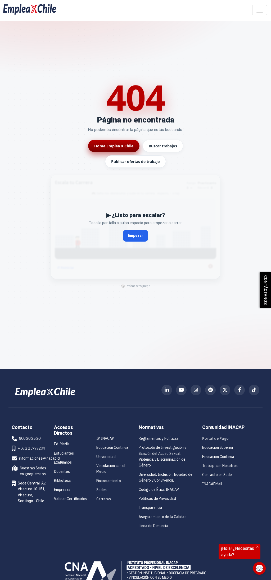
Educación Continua (112, 447)
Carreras (103, 499)
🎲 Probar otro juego (135, 286)
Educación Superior (217, 447)
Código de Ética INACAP (159, 489)
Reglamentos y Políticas (159, 438)
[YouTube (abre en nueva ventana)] (181, 390)
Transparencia (150, 507)
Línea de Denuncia (153, 525)
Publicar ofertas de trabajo (135, 161)
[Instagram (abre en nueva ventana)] (196, 390)
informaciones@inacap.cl (39, 458)
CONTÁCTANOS (265, 290)
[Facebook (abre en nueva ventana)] (239, 390)
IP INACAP (105, 438)
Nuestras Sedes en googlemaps (30, 471)
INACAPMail (212, 484)
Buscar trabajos (163, 145)
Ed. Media (62, 444)
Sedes (101, 489)
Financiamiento (108, 480)
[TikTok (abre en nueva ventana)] (254, 390)
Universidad (106, 456)
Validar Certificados (70, 498)
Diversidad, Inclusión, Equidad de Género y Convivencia (165, 477)
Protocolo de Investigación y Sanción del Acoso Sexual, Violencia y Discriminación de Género (162, 456)
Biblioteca (62, 480)
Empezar (135, 235)
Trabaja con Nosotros (220, 465)
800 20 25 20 (29, 438)
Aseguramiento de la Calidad (163, 516)
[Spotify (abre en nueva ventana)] (210, 390)
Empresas (62, 489)
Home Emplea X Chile (113, 145)
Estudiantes (64, 453)
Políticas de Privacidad (157, 498)
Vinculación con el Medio (114, 468)
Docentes (62, 471)
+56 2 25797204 (31, 448)
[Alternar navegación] (259, 10)
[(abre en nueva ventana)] (45, 392)
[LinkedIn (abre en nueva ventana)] (166, 390)
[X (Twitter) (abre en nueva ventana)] (225, 390)
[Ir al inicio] (29, 9)
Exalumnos (63, 462)
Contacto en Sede (217, 474)
